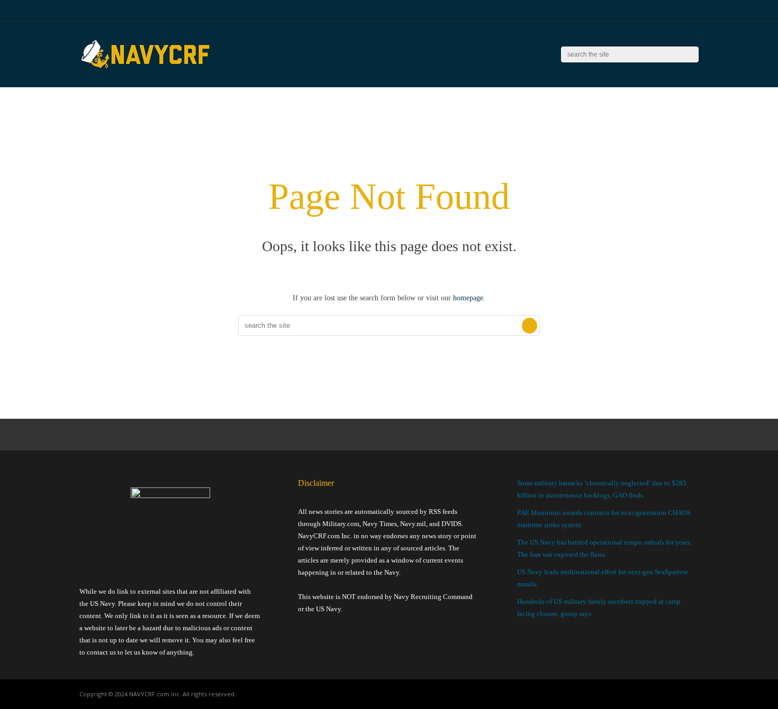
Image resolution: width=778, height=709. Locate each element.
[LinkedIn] (682, 10)
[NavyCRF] (145, 68)
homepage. (469, 298)
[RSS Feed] (643, 10)
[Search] (691, 54)
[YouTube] (669, 10)
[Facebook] (656, 10)
